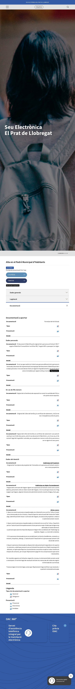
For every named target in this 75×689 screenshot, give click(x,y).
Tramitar (11, 280)
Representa (54, 371)
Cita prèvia (39, 7)
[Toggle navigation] (7, 7)
